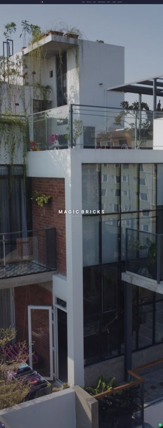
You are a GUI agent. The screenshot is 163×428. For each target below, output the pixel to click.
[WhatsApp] (160, 424)
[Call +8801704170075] (2, 424)
